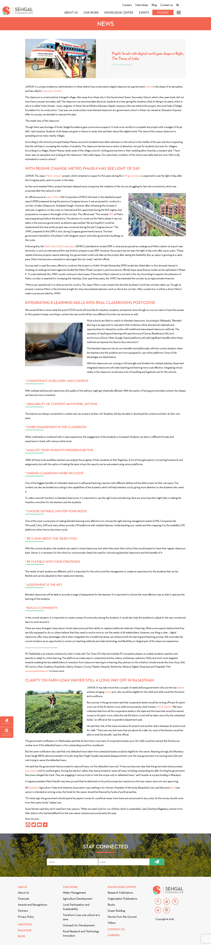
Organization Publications (122, 898)
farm (172, 787)
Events (144, 12)
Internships (141, 5)
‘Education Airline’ (52, 90)
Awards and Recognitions (32, 904)
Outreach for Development (79, 925)
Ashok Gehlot (164, 706)
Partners (23, 910)
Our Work (91, 12)
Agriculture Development (77, 898)
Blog (154, 5)
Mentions (25, 924)
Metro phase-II (54, 175)
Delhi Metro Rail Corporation (59, 246)
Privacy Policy (26, 916)
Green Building (116, 910)
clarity (108, 691)
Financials (23, 898)
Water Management (74, 892)
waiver (181, 687)
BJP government (131, 175)
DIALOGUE (24, 930)
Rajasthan (34, 787)
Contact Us (116, 929)
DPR (111, 214)
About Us (71, 12)
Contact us (166, 5)
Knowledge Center (118, 12)
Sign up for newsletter (6, 734)
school (149, 86)
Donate (163, 12)
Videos (112, 922)
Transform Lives (81, 917)
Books (111, 904)
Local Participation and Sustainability (76, 907)
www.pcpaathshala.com (37, 670)
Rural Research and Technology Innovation (81, 933)
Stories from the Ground (122, 916)
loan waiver (31, 770)
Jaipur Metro (53, 197)
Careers (127, 5)
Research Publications (120, 892)
